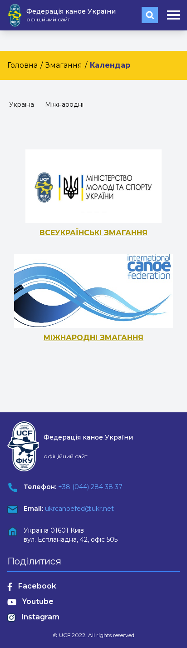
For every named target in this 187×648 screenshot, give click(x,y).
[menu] (173, 15)
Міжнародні (64, 104)
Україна (21, 104)
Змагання (63, 65)
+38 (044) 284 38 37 (90, 487)
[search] (150, 15)
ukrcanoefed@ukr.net (79, 509)
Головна (22, 65)
